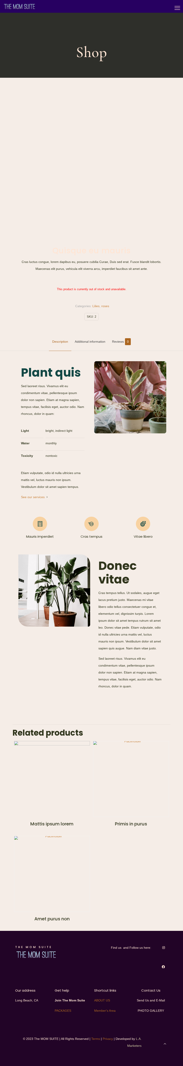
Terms (95, 1039)
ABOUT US (102, 1000)
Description (60, 341)
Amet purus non (52, 919)
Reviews (120, 341)
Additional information (90, 341)
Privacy (108, 1039)
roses (105, 306)
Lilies (96, 306)
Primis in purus (131, 824)
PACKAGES (63, 1010)
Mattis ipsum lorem (51, 824)
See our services (33, 497)
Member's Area (105, 1010)
